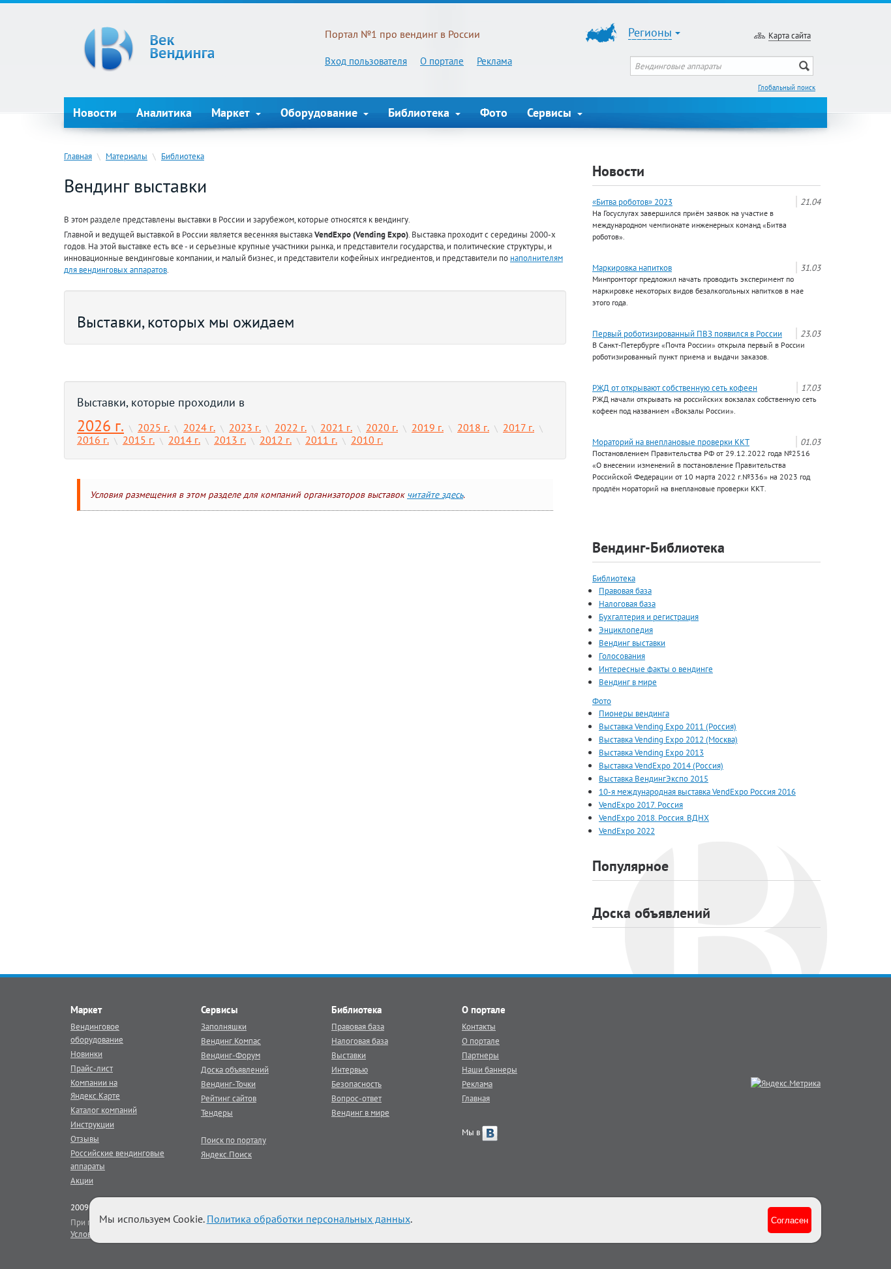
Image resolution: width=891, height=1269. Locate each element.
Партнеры (480, 1055)
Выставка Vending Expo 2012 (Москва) (668, 739)
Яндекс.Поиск (226, 1154)
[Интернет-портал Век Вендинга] (194, 49)
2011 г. (321, 439)
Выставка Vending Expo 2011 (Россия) (667, 726)
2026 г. (100, 426)
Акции (81, 1180)
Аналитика (164, 112)
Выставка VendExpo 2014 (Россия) (661, 765)
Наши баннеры (489, 1069)
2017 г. (518, 427)
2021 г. (336, 427)
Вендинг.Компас (231, 1041)
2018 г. (473, 427)
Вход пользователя (366, 61)
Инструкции (92, 1124)
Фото (493, 112)
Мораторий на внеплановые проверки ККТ (670, 442)
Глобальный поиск (786, 87)
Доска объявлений (651, 913)
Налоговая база (627, 603)
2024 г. (199, 427)
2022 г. (291, 427)
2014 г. (184, 439)
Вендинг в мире (628, 682)
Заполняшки (224, 1026)
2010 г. (367, 439)
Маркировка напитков (632, 267)
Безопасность (356, 1084)
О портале (442, 61)
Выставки (348, 1055)
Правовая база (625, 590)
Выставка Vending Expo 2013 (651, 752)
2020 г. (382, 427)
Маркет (232, 112)
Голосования (622, 656)
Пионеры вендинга (634, 713)
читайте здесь (435, 494)
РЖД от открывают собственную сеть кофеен (674, 387)
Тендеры (217, 1112)
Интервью (349, 1069)
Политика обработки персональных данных (308, 1218)
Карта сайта (789, 35)
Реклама (494, 61)
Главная (78, 156)
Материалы (126, 156)
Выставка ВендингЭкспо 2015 (653, 778)
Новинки (86, 1054)
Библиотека (420, 112)
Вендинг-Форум (230, 1055)
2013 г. (230, 439)
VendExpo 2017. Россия (641, 804)
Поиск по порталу (233, 1140)
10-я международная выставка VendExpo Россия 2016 (697, 791)
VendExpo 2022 (627, 830)
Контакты (479, 1026)
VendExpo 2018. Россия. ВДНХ (654, 817)
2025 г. (154, 427)
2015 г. (139, 439)
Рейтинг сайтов (228, 1098)
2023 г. (245, 427)
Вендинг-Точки (228, 1084)
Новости (95, 112)
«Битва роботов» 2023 (632, 201)
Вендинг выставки (632, 643)
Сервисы (551, 112)
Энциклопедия (626, 629)
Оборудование (320, 112)
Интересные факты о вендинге (656, 669)
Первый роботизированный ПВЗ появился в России (687, 333)
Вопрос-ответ (356, 1098)
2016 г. (93, 439)
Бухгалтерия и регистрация (649, 616)
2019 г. (428, 427)
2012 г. (276, 439)
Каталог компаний (103, 1110)
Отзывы (84, 1138)
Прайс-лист (91, 1068)
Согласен (789, 1220)
